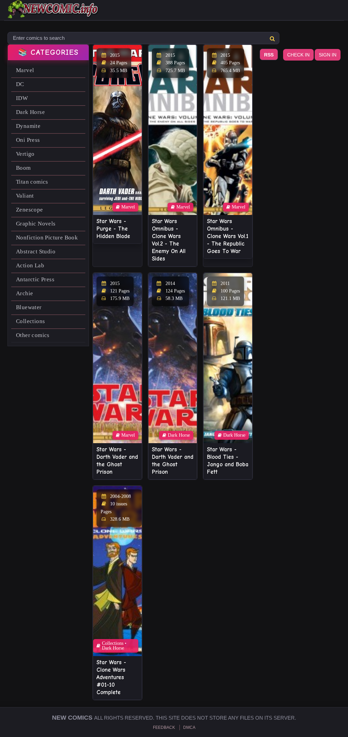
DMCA (189, 727)
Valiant (25, 195)
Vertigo (25, 154)
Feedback (164, 727)
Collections (30, 321)
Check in (298, 54)
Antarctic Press (35, 279)
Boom (23, 168)
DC (20, 84)
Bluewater (29, 307)
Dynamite (28, 126)
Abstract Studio (35, 251)
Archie (24, 293)
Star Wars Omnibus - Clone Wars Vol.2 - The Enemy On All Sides (169, 240)
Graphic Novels (36, 223)
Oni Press (28, 140)
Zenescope (29, 209)
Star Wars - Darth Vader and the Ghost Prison (117, 460)
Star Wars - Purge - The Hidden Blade (113, 228)
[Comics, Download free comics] (53, 13)
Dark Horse (30, 112)
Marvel (25, 70)
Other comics (33, 335)
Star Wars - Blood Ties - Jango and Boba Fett (227, 460)
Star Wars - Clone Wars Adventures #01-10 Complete (111, 677)
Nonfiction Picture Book (47, 237)
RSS (269, 54)
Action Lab (30, 265)
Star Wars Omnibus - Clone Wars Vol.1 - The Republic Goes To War (227, 236)
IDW (22, 98)
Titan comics (32, 182)
